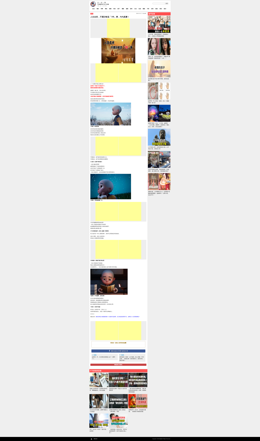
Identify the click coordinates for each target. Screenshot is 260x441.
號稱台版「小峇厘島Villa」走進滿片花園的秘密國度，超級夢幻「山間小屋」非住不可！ (159, 193)
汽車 (148, 8)
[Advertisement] (118, 28)
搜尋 (167, 3)
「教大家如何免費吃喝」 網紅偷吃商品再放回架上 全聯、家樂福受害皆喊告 (137, 390)
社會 (140, 8)
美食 (161, 8)
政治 (93, 8)
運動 (123, 8)
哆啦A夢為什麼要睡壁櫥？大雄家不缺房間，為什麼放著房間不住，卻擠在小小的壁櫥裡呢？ (118, 316)
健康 (127, 8)
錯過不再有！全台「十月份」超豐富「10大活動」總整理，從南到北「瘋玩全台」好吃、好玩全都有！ (158, 125)
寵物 (144, 8)
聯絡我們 (95, 438)
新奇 (131, 8)
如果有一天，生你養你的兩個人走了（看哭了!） (103, 357)
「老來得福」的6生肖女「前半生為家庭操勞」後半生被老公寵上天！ (118, 431)
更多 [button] (165, 8)
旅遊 (156, 8)
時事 (102, 8)
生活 (135, 8)
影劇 (110, 8)
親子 (119, 8)
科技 (114, 8)
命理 (152, 8)
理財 (98, 8)
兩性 (106, 8)
